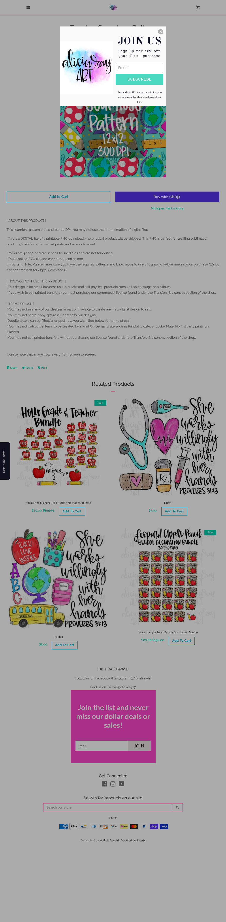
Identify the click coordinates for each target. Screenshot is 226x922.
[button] (160, 31)
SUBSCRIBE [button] (139, 79)
